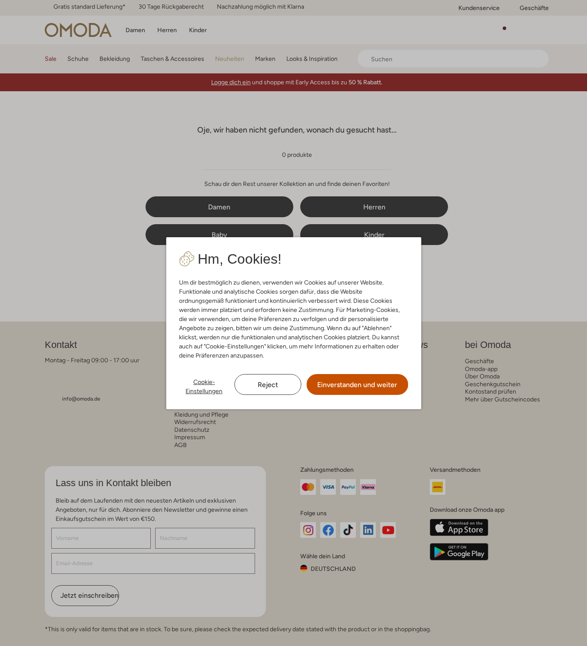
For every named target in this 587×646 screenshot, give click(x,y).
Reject (268, 385)
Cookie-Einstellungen (204, 386)
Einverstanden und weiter (357, 385)
